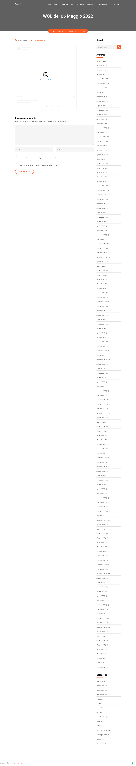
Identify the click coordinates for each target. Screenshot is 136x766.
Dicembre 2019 (101, 400)
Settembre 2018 (101, 466)
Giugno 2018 (100, 480)
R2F (97, 726)
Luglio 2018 (100, 475)
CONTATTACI (115, 4)
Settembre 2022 (101, 257)
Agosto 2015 (100, 631)
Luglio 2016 (100, 582)
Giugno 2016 (100, 587)
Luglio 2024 (100, 159)
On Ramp (99, 712)
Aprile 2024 (100, 172)
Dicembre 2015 (101, 614)
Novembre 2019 (101, 404)
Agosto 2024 (100, 155)
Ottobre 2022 (100, 253)
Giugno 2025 (100, 110)
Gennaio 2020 (100, 395)
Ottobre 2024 (100, 146)
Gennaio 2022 (100, 293)
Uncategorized (101, 735)
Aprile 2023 (100, 226)
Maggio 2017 (100, 538)
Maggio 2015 (100, 645)
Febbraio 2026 (101, 74)
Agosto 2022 (100, 261)
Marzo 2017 (100, 547)
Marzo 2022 (100, 284)
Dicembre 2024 (101, 137)
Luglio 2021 (100, 319)
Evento (98, 699)
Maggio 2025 (100, 114)
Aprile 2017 (100, 542)
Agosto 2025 (100, 101)
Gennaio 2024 (100, 186)
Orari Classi (100, 717)
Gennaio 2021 (100, 342)
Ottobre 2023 (100, 199)
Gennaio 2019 (100, 449)
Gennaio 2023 (100, 239)
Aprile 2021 (100, 333)
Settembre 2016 (101, 573)
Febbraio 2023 (101, 235)
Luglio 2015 (100, 636)
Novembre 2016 (101, 565)
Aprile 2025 (100, 119)
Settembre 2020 (101, 360)
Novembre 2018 (101, 458)
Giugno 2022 (100, 270)
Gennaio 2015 (100, 663)
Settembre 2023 (101, 204)
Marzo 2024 (100, 177)
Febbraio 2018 (101, 498)
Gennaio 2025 (100, 132)
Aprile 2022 (100, 279)
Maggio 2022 (100, 275)
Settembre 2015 (101, 627)
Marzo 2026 (100, 70)
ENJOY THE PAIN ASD (61, 4)
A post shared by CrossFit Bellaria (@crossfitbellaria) (45, 107)
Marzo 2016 (100, 600)
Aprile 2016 (100, 596)
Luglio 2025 (100, 105)
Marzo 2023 (100, 230)
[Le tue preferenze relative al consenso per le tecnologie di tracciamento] (133, 763)
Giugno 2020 (100, 373)
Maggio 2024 (100, 168)
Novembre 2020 (101, 351)
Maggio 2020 (100, 377)
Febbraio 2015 (101, 658)
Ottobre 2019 (100, 409)
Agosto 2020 (100, 364)
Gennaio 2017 (100, 556)
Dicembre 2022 (101, 244)
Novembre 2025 (101, 88)
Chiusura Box (100, 681)
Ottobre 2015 (100, 622)
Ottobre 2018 (100, 462)
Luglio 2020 (100, 368)
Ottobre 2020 (100, 355)
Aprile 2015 (100, 649)
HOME (49, 4)
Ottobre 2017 (100, 516)
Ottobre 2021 (100, 306)
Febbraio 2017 (101, 551)
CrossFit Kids (100, 694)
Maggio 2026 (100, 61)
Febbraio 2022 (101, 288)
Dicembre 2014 (101, 667)
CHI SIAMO (80, 4)
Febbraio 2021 (101, 337)
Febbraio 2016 (101, 605)
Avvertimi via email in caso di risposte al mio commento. (38, 158)
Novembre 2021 (101, 302)
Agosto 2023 (100, 208)
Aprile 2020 (100, 382)
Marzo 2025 (100, 123)
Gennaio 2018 (100, 502)
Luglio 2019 (100, 422)
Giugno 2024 (100, 163)
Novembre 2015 (101, 618)
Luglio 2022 (100, 266)
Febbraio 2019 (101, 444)
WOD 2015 (100, 743)
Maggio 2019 (100, 431)
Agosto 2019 (100, 417)
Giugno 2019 (100, 426)
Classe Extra (100, 686)
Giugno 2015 (100, 640)
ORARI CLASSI (103, 4)
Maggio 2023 (100, 221)
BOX (72, 4)
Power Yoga (100, 721)
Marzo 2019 (100, 440)
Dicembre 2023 (101, 190)
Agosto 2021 (100, 315)
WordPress (19, 763)
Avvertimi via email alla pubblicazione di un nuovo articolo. (38, 165)
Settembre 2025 (101, 97)
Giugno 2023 (100, 217)
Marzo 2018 (100, 493)
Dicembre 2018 (101, 453)
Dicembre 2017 (101, 507)
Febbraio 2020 (101, 391)
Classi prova (100, 690)
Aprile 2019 (100, 435)
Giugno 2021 (100, 324)
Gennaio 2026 (100, 79)
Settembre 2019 (101, 413)
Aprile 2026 (100, 65)
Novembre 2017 (101, 511)
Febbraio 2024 (101, 181)
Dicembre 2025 (101, 83)
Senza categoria (101, 730)
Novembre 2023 (101, 195)
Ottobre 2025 (100, 92)
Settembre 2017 (101, 520)
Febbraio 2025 (101, 128)
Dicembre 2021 (101, 297)
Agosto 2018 (100, 471)
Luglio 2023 (100, 212)
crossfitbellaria (40, 40)
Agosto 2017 (100, 524)
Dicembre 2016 (101, 560)
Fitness (98, 703)
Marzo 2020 (100, 386)
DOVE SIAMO (91, 4)
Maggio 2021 (100, 328)
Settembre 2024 (101, 150)
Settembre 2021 (101, 311)
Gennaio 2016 (100, 609)
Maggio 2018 (100, 484)
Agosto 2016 (100, 578)
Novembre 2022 (101, 248)
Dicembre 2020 (101, 346)
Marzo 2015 (100, 654)
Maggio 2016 (100, 591)
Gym (97, 708)
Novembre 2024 (101, 141)
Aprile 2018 (100, 489)
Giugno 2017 (100, 533)
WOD (98, 739)
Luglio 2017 (100, 529)
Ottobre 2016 (100, 569)
